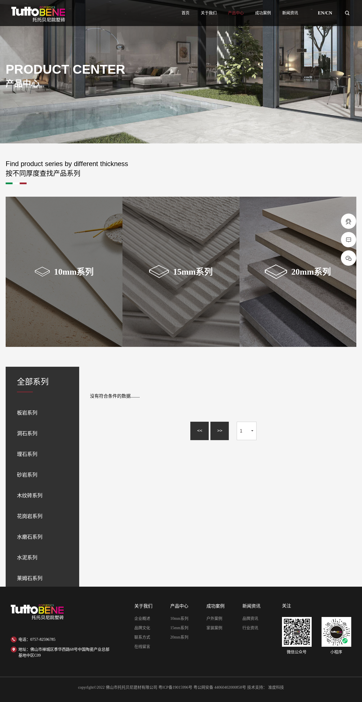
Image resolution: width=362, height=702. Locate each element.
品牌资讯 (250, 618)
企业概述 (142, 618)
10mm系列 (179, 618)
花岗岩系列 (29, 516)
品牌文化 (142, 628)
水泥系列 (27, 558)
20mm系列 (179, 637)
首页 (185, 13)
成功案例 (263, 13)
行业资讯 (250, 628)
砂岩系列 (27, 475)
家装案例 (214, 628)
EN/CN (325, 13)
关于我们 (209, 13)
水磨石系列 (29, 537)
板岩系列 (27, 413)
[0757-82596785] (348, 221)
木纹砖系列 (29, 496)
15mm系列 (179, 628)
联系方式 (142, 637)
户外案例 (214, 618)
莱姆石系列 (29, 578)
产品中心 (236, 13)
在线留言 (142, 646)
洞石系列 (27, 433)
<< (199, 430)
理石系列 (27, 454)
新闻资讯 (290, 13)
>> (219, 430)
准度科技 (276, 687)
